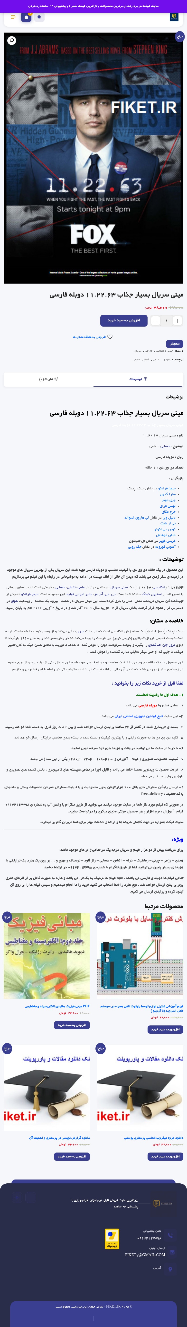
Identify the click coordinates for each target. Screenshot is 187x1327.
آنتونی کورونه (165, 547)
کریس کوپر (167, 541)
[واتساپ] (17, 1197)
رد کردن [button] (33, 6)
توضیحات (136, 379)
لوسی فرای (168, 506)
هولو (14, 601)
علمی (156, 359)
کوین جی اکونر (165, 529)
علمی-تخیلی (76, 588)
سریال (137, 351)
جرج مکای (169, 512)
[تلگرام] (30, 1197)
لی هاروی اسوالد (136, 518)
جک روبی (134, 547)
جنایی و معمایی (164, 351)
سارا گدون (168, 494)
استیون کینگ (152, 594)
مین (81, 631)
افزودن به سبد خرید (124, 321)
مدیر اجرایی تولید (79, 594)
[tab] (138, 379)
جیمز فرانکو (167, 489)
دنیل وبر (169, 518)
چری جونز (169, 500)
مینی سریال (119, 588)
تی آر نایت (168, 524)
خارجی (149, 351)
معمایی (136, 359)
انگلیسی (159, 588)
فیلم (147, 359)
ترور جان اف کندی (161, 645)
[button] (11, 40)
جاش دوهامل (166, 535)
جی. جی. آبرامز (105, 594)
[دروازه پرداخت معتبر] (110, 1240)
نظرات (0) (46, 379)
